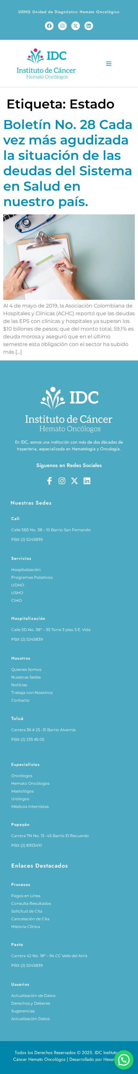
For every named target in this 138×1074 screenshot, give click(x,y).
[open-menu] (109, 64)
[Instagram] (62, 26)
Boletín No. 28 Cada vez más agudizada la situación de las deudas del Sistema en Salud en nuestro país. (68, 163)
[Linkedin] (88, 26)
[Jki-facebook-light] (49, 481)
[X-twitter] (75, 26)
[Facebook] (49, 26)
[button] (124, 1060)
